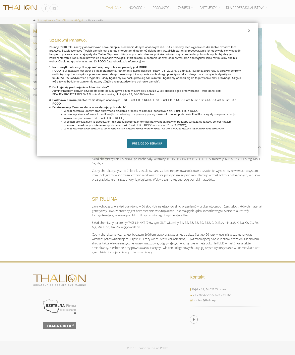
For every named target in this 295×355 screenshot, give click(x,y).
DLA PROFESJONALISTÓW (245, 8)
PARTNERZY (208, 8)
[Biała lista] (59, 325)
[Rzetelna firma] (59, 306)
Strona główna (45, 20)
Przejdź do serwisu (147, 143)
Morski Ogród (76, 20)
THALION (112, 8)
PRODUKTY (161, 8)
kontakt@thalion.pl (205, 300)
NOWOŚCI (136, 8)
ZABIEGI (184, 8)
